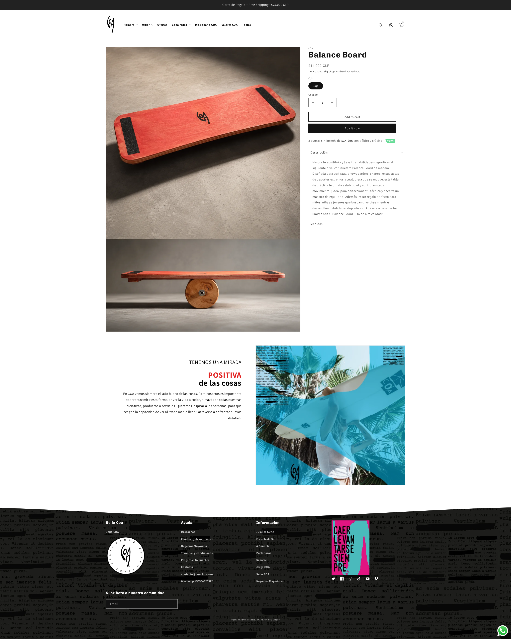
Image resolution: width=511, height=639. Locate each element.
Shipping (329, 71)
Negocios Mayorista (194, 546)
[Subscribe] (173, 604)
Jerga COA (263, 567)
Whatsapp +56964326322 (197, 581)
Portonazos (263, 553)
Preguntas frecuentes (195, 560)
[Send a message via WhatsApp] (502, 630)
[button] (130, 25)
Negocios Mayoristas (269, 581)
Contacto (187, 567)
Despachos (188, 532)
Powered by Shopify (270, 619)
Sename (261, 560)
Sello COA (112, 532)
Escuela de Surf (266, 539)
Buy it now (352, 128)
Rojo (316, 86)
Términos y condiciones (197, 553)
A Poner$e (262, 546)
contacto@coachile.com (197, 574)
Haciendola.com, (252, 619)
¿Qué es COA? (265, 532)
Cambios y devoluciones (197, 539)
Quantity (313, 94)
